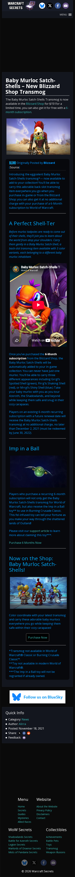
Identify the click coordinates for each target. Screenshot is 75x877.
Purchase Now (37, 637)
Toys (49, 844)
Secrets (22, 810)
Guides (21, 814)
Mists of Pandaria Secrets (22, 852)
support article (39, 531)
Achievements (54, 837)
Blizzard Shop (35, 104)
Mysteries (23, 818)
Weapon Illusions (55, 852)
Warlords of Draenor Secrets (24, 848)
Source (14, 167)
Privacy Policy (44, 810)
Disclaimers (43, 814)
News (25, 719)
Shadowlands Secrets (20, 837)
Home (21, 806)
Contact (40, 818)
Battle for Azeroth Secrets (23, 840)
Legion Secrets (16, 844)
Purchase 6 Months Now (25, 543)
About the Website (46, 806)
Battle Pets (52, 840)
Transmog (52, 848)
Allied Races (24, 821)
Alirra (22, 724)
